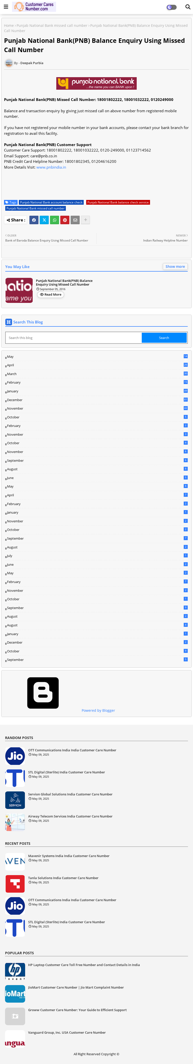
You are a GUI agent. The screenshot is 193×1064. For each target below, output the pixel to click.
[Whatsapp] (54, 220)
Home (9, 25)
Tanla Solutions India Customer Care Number (63, 878)
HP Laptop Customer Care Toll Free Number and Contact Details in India (84, 965)
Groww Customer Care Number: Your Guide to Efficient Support (77, 1010)
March (97, 374)
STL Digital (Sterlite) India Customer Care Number (66, 772)
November (97, 408)
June (96, 478)
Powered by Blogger (98, 710)
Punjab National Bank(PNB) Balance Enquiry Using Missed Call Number (64, 283)
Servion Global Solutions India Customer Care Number (70, 794)
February (97, 382)
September (96, 460)
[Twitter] (44, 220)
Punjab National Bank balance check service (118, 202)
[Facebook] (33, 220)
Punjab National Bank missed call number (52, 25)
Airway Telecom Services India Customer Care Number (70, 816)
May (97, 356)
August (96, 469)
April (97, 365)
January (97, 391)
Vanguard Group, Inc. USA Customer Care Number (67, 1032)
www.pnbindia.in (51, 167)
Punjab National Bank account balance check (51, 202)
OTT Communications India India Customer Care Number (72, 750)
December (97, 400)
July (96, 555)
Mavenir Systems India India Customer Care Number (69, 856)
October (96, 417)
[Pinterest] (64, 220)
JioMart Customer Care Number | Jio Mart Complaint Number (76, 987)
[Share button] (85, 220)
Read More (52, 294)
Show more (175, 266)
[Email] (75, 220)
